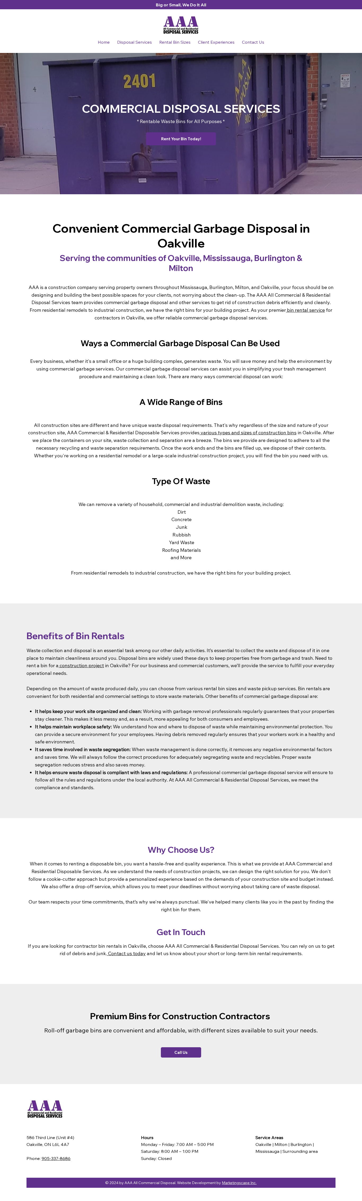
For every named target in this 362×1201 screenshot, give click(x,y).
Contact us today (126, 953)
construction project (81, 665)
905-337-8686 (56, 1158)
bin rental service (305, 310)
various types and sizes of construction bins (248, 433)
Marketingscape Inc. (239, 1182)
